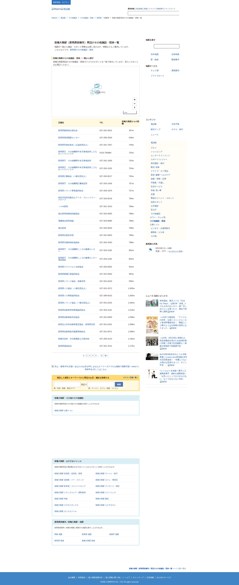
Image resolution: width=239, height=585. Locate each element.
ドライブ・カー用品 (159, 171)
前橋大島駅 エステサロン (106, 505)
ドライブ (152, 9)
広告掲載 (150, 577)
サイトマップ (182, 2)
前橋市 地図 (114, 534)
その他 (154, 236)
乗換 (145, 9)
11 (102, 356)
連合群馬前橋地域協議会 (69, 213)
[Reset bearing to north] (135, 108)
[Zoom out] (135, 104)
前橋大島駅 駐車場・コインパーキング (70, 486)
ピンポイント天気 (175, 251)
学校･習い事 (156, 190)
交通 (153, 194)
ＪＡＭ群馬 (63, 206)
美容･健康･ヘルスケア (160, 175)
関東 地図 (58, 534)
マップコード (170, 9)
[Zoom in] (135, 100)
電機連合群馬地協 (66, 221)
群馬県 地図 (86, 534)
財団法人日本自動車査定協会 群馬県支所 (76, 324)
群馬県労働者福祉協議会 (69, 242)
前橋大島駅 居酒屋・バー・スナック (69, 480)
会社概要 (71, 577)
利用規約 (81, 577)
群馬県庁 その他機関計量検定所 (72, 183)
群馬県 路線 (59, 541)
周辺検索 (139, 9)
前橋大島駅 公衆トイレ (63, 410)
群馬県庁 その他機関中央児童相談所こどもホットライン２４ (77, 152)
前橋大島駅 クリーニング (106, 492)
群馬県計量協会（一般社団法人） (72, 176)
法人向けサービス (164, 577)
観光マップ (155, 129)
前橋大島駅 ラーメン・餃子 (107, 473)
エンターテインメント (160, 155)
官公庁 (154, 210)
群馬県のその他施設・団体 (81, 50)
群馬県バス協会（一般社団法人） (72, 288)
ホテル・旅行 (177, 129)
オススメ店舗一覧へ (130, 377)
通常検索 (131, 9)
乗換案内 (175, 70)
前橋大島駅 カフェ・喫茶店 (107, 480)
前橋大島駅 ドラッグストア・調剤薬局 (70, 492)
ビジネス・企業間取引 (160, 228)
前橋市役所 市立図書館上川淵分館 (73, 339)
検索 (183, 13)
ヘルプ (174, 2)
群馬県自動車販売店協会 (69, 317)
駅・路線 (155, 59)
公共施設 (155, 206)
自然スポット (156, 202)
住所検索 (175, 54)
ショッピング (156, 151)
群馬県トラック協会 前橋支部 (71, 281)
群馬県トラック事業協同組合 (70, 191)
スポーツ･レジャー (159, 159)
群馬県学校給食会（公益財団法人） (73, 145)
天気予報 (175, 124)
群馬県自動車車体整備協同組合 (71, 310)
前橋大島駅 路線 (88, 541)
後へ (106, 356)
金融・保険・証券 (158, 179)
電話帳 (154, 124)
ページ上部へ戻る (157, 568)
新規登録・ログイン (61, 2)
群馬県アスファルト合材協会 (70, 267)
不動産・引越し (157, 182)
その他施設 (155, 213)
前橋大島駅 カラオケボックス (66, 505)
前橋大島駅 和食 (61, 499)
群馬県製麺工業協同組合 (69, 274)
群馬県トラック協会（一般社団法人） (74, 303)
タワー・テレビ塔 (157, 217)
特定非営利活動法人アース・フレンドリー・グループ (77, 198)
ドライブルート (157, 76)
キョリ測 (155, 70)
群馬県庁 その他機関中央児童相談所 (74, 160)
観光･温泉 (155, 167)
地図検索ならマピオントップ (160, 2)
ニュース (155, 134)
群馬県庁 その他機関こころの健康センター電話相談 (77, 259)
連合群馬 (62, 228)
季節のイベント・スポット (162, 198)
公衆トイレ (155, 224)
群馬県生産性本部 (66, 235)
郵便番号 (160, 9)
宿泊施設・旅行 (157, 163)
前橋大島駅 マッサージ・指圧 (107, 486)
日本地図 (155, 54)
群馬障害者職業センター (69, 137)
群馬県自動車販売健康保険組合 (71, 331)
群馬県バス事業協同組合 (69, 295)
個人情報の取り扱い (114, 577)
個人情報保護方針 (95, 577)
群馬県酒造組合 (65, 346)
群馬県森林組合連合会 (68, 130)
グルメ (154, 148)
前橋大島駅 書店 (102, 499)
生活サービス (156, 186)
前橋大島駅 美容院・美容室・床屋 (68, 473)
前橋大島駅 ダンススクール (65, 511)
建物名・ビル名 (157, 232)
